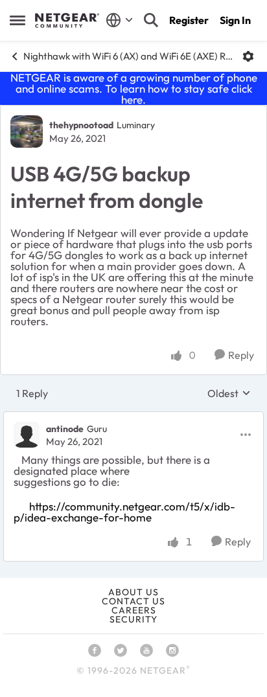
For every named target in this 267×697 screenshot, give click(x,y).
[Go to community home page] (67, 21)
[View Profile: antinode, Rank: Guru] (27, 435)
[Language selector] (119, 20)
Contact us (133, 601)
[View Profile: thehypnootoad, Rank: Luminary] (26, 131)
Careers (133, 610)
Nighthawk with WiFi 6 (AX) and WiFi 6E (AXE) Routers (128, 56)
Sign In (235, 20)
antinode (65, 428)
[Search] (151, 20)
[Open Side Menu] (17, 20)
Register (189, 20)
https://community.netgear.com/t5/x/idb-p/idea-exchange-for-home (124, 511)
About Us (133, 592)
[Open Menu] (248, 56)
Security (133, 619)
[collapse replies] (133, 417)
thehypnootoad (81, 125)
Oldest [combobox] (229, 393)
